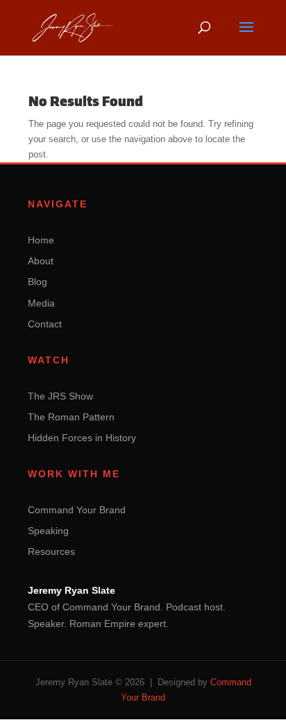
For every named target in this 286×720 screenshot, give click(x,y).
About (40, 260)
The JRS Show (60, 396)
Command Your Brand (77, 509)
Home (41, 240)
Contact (45, 323)
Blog (37, 281)
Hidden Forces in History (82, 437)
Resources (51, 551)
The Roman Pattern (71, 416)
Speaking (48, 530)
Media (41, 303)
